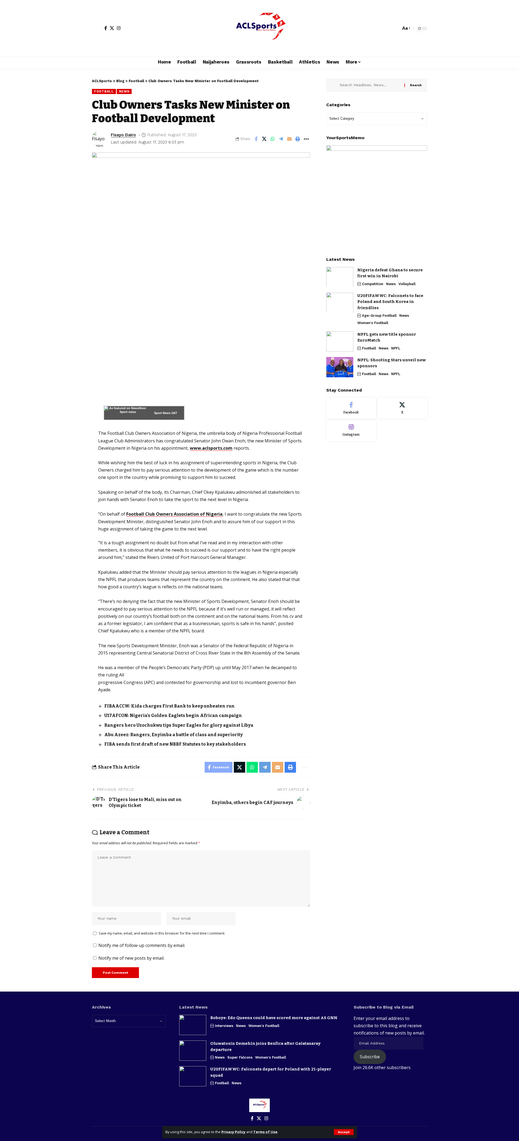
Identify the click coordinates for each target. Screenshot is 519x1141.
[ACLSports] (259, 28)
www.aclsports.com (211, 448)
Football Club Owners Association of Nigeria (174, 514)
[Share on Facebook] (256, 139)
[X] (111, 28)
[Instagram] (118, 28)
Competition (372, 284)
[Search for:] (370, 85)
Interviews (224, 1026)
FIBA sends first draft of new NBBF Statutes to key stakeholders (175, 744)
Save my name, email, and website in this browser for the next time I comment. (162, 933)
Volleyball (406, 284)
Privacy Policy (233, 1131)
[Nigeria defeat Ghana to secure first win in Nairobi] (339, 277)
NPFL (395, 348)
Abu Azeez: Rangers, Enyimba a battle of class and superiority (173, 734)
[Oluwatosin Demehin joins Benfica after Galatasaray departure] (192, 1050)
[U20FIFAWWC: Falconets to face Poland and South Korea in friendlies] (339, 302)
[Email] (289, 139)
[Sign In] (96, 28)
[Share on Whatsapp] (273, 139)
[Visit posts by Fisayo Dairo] (100, 139)
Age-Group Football (379, 315)
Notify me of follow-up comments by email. (141, 945)
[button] (344, 1132)
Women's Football (372, 323)
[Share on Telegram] (281, 139)
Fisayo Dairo (123, 134)
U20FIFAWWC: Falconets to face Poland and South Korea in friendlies (390, 301)
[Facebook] (105, 28)
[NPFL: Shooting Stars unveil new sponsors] (339, 367)
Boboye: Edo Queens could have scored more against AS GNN (273, 1017)
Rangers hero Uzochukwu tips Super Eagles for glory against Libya (178, 725)
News (124, 91)
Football (104, 91)
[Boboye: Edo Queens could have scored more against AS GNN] (192, 1025)
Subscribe (370, 1057)
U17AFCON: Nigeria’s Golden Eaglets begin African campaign (173, 715)
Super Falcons (239, 1057)
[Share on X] (264, 139)
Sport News (162, 413)
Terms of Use (265, 1131)
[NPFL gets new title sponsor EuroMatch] (339, 341)
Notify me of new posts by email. (131, 958)
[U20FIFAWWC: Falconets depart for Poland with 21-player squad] (192, 1076)
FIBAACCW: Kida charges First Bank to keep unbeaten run (169, 706)
